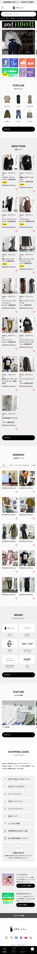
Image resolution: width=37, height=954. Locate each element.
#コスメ (34, 18)
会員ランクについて (15, 801)
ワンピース (30, 106)
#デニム (7, 18)
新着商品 (5, 952)
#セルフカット (27, 18)
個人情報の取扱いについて (18, 838)
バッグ (30, 121)
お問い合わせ (18, 852)
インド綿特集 (5, 727)
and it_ (10, 634)
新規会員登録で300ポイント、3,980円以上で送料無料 (18, 2)
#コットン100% (19, 18)
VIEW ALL (7, 129)
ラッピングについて (15, 808)
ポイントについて (14, 794)
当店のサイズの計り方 (16, 786)
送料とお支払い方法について (19, 779)
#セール (3, 18)
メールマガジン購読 (24, 886)
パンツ (18, 121)
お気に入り (23, 952)
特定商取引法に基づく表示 (18, 831)
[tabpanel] (18, 42)
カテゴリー (13, 952)
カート (32, 952)
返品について (13, 816)
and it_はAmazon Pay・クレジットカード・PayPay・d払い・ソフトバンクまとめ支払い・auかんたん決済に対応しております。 (18, 766)
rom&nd (27, 634)
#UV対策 (12, 18)
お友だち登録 (22, 905)
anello (27, 666)
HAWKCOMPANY (10, 666)
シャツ (18, 106)
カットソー (7, 106)
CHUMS (10, 650)
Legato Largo (27, 650)
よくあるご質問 (14, 823)
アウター (7, 121)
